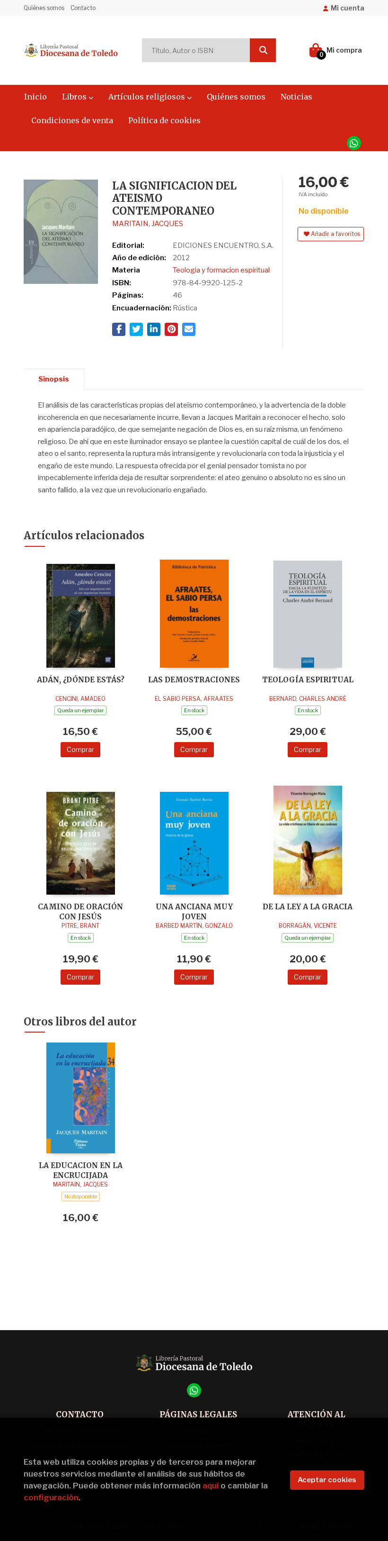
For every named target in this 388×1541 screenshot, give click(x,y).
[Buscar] (263, 50)
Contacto (83, 7)
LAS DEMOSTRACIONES (194, 679)
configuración (51, 1497)
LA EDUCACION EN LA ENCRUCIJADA (81, 1170)
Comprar (80, 749)
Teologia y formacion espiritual (221, 270)
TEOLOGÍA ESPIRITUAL (307, 679)
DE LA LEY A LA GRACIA (308, 906)
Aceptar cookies (327, 1480)
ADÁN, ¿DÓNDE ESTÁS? (80, 679)
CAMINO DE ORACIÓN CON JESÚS (80, 911)
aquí (211, 1485)
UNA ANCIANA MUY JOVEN (194, 911)
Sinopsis (53, 379)
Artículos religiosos (147, 96)
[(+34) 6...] (354, 143)
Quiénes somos (44, 7)
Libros (75, 96)
